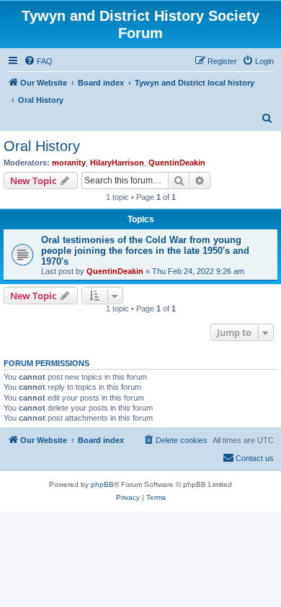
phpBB (102, 484)
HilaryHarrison (117, 162)
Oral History (42, 146)
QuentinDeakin (176, 162)
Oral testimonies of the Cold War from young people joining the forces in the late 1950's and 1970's (145, 250)
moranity (69, 162)
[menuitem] (38, 61)
